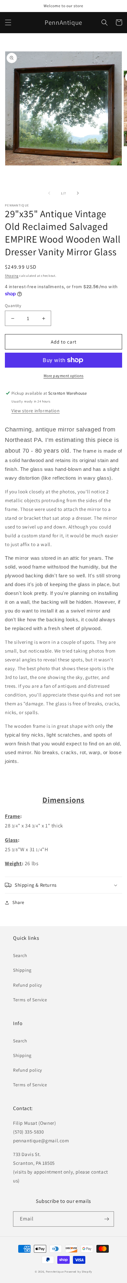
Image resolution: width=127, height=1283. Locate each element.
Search (20, 955)
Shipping (12, 276)
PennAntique (55, 1271)
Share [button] (18, 902)
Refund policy (27, 985)
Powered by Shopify (78, 1271)
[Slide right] (78, 193)
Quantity (13, 305)
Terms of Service (30, 1000)
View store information (35, 411)
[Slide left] (49, 193)
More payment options (64, 375)
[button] (8, 22)
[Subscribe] (106, 1219)
